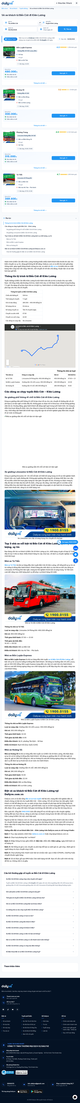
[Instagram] (17, 1009)
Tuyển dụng (46, 1027)
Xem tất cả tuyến (28, 1034)
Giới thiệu (46, 1021)
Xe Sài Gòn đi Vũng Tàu (30, 1027)
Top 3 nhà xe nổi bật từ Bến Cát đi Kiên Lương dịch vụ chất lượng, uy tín (28, 236)
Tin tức (45, 1024)
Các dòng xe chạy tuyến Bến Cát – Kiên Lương (20, 226)
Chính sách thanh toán (70, 1024)
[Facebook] (3, 1009)
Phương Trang (22, 132)
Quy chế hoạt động (69, 1033)
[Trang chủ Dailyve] (40, 986)
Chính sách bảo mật (69, 1021)
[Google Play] (36, 1091)
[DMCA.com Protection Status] (22, 1072)
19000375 (10, 1083)
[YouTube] (12, 1009)
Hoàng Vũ (20, 90)
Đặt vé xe (5, 8)
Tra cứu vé (6, 1031)
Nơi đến (48, 21)
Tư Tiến (19, 175)
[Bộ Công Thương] (8, 1072)
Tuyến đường (23, 8)
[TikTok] (8, 1009)
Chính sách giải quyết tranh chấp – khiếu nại (69, 1028)
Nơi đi (10, 21)
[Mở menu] (76, 3)
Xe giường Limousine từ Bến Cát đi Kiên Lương (21, 233)
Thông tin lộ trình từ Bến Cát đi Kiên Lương (19, 223)
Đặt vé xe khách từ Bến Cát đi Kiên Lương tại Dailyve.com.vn (25, 249)
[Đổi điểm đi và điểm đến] (40, 22)
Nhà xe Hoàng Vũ (12, 245)
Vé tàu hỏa (6, 1024)
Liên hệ (45, 1031)
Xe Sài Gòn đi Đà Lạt (29, 1024)
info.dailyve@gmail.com (36, 1083)
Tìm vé (68, 29)
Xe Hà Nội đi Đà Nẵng (29, 1031)
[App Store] (23, 1091)
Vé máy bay (6, 1027)
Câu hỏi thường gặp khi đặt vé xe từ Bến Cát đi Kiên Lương (25, 252)
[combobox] (23, 23)
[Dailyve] (8, 3)
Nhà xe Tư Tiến (11, 239)
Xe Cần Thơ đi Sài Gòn (29, 1021)
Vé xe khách (13, 8)
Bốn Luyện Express (24, 47)
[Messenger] (75, 554)
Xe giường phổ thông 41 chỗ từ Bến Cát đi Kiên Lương (23, 229)
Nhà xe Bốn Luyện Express (15, 242)
